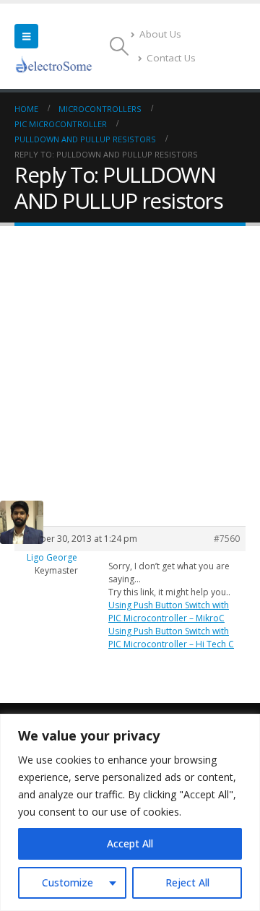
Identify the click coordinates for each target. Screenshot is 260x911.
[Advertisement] (130, 363)
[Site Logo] (54, 64)
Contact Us (171, 57)
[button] (26, 36)
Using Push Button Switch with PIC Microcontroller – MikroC (168, 611)
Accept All (130, 843)
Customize (67, 882)
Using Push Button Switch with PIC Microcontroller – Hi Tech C (171, 637)
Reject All (187, 882)
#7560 (227, 538)
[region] (130, 812)
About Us (160, 33)
